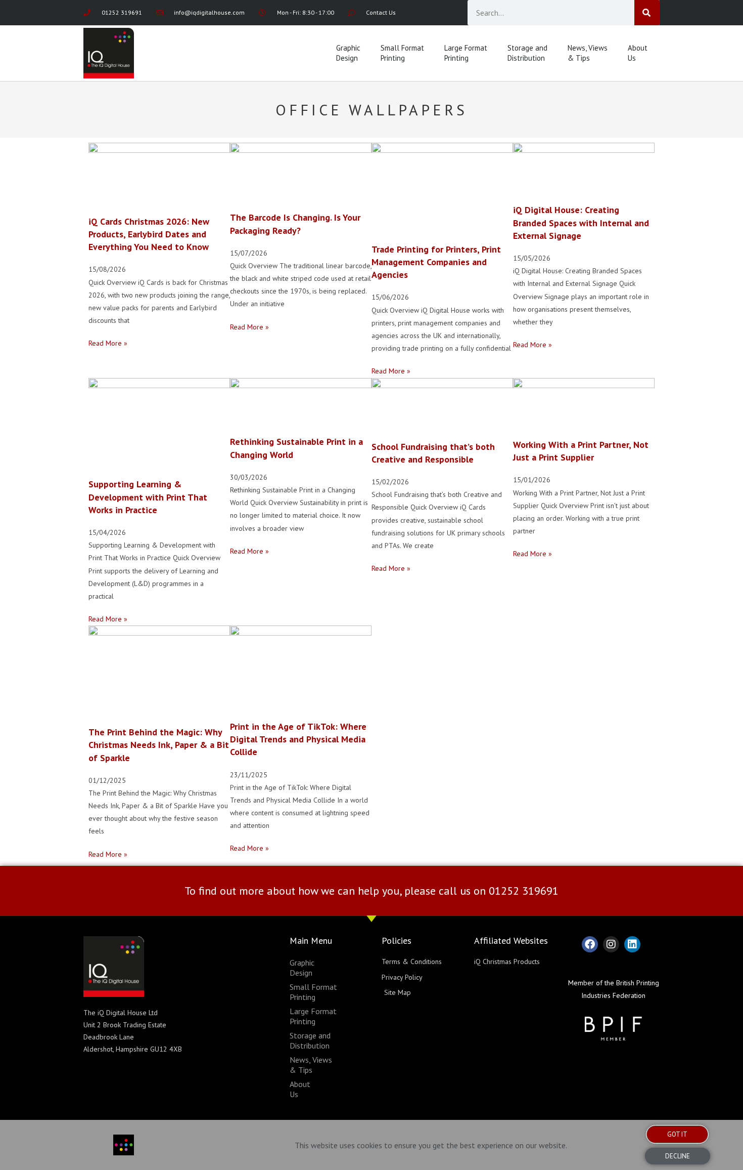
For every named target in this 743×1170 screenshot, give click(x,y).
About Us (637, 53)
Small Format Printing (402, 53)
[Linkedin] (632, 944)
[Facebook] (590, 944)
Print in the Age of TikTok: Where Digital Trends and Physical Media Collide (298, 739)
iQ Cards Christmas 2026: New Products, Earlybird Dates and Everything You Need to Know (148, 234)
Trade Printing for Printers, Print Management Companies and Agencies (436, 261)
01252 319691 (524, 891)
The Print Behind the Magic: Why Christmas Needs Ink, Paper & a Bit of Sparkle (158, 744)
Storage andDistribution (527, 53)
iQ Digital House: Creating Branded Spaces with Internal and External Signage (581, 222)
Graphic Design (348, 53)
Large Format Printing (465, 53)
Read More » (107, 343)
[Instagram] (611, 944)
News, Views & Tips (588, 53)
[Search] (647, 12)
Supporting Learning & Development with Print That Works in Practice (147, 496)
